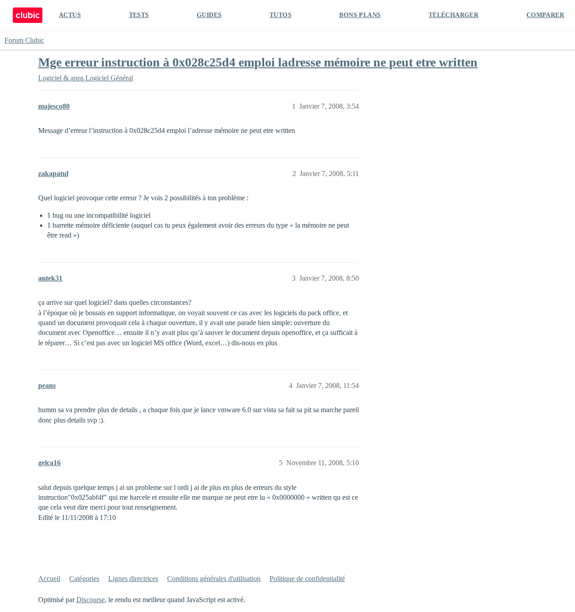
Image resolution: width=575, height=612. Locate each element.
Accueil (49, 578)
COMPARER (545, 15)
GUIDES (209, 15)
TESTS (139, 15)
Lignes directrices (133, 578)
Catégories (84, 578)
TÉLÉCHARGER (453, 15)
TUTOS (281, 15)
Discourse (90, 599)
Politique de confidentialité (307, 578)
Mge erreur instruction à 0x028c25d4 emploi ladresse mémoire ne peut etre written (258, 62)
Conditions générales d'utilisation (214, 578)
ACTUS (70, 15)
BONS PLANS (359, 15)
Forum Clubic (24, 40)
